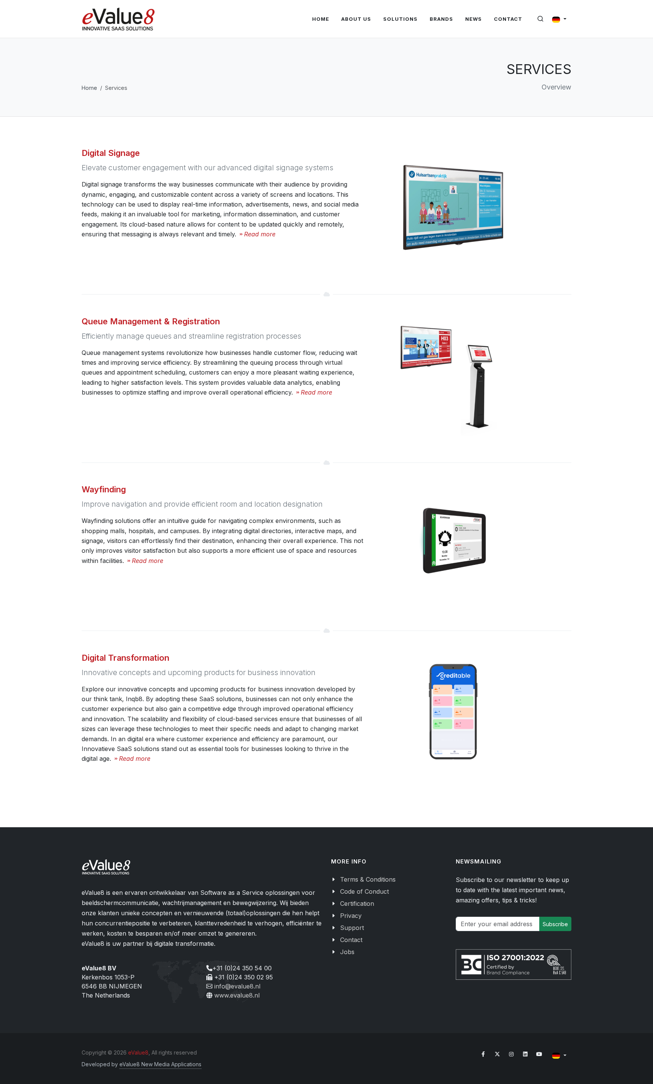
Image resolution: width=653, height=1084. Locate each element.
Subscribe (555, 924)
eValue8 (138, 1052)
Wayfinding (104, 489)
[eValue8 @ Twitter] (497, 1054)
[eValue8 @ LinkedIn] (525, 1054)
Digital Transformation (125, 658)
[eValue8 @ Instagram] (511, 1054)
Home (89, 88)
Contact (351, 940)
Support (352, 927)
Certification (357, 903)
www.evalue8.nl (237, 995)
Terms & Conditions (368, 879)
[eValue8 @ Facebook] (483, 1054)
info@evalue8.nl (237, 986)
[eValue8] (118, 19)
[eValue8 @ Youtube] (539, 1054)
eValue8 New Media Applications (160, 1064)
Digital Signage (111, 153)
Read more (259, 234)
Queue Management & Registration (151, 321)
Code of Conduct (364, 891)
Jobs (347, 952)
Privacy (351, 915)
